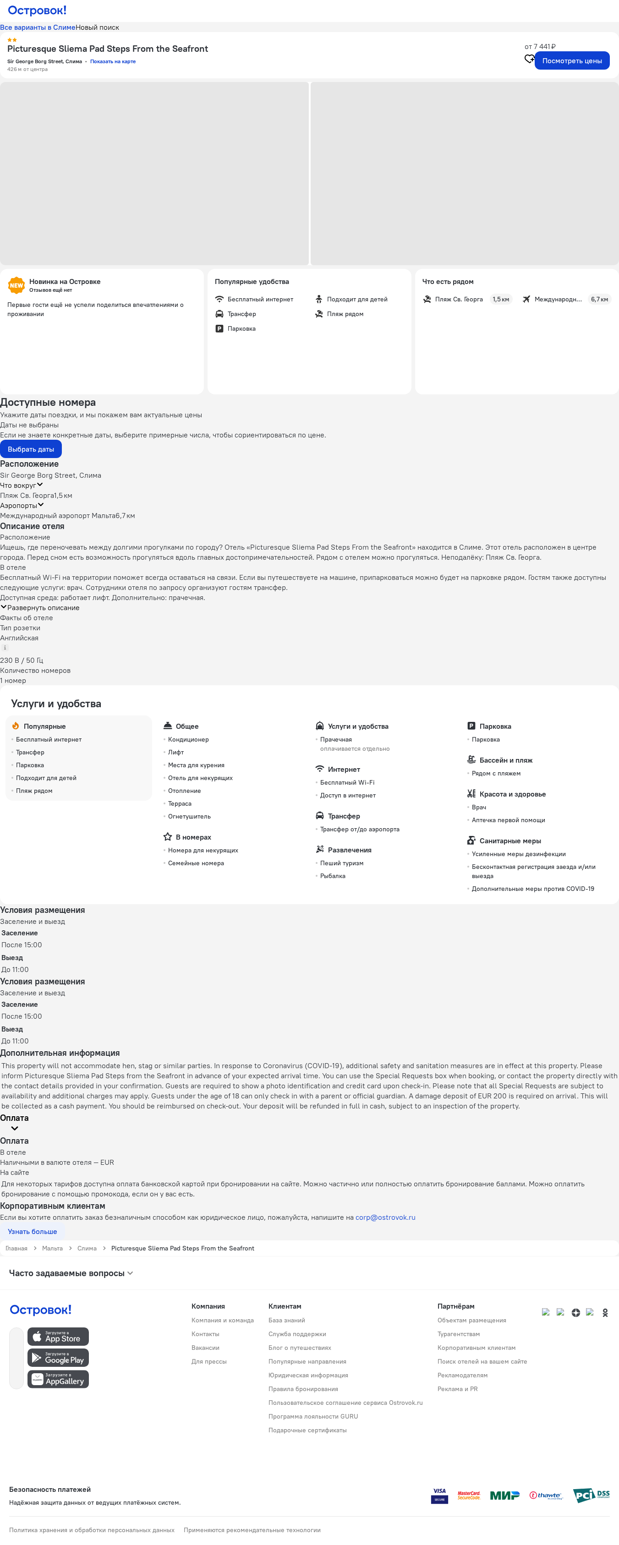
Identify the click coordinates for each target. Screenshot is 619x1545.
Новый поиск (97, 27)
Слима (87, 1248)
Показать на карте (113, 61)
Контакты (205, 1334)
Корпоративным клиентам (477, 1347)
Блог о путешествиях (299, 1347)
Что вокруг (18, 485)
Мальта (52, 1248)
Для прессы (209, 1361)
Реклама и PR (458, 1389)
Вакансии (205, 1347)
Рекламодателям (463, 1375)
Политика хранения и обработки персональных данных (92, 1530)
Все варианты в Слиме (38, 27)
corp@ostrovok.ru (386, 1217)
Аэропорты (18, 505)
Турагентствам (459, 1334)
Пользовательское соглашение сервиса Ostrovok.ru (345, 1402)
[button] (154, 173)
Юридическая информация (308, 1375)
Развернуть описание (43, 607)
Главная (16, 1248)
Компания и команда (223, 1320)
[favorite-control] (530, 60)
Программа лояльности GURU (313, 1416)
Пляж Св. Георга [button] (27, 495)
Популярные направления (307, 1361)
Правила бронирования (303, 1389)
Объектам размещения (472, 1320)
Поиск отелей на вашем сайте (482, 1361)
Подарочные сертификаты (307, 1430)
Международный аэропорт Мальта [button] (57, 515)
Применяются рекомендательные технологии (252, 1530)
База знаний (286, 1320)
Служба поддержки (297, 1334)
